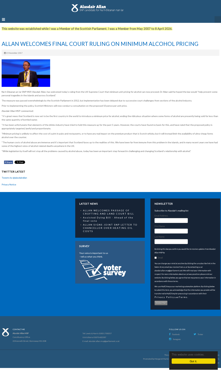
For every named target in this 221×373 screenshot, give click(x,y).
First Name (160, 223)
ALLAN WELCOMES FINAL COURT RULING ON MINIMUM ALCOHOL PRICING (100, 40)
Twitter (200, 331)
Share (8, 159)
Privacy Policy (165, 293)
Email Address (161, 212)
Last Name (159, 233)
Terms (183, 293)
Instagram (177, 336)
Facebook (176, 331)
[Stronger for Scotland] (110, 6)
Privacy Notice (9, 181)
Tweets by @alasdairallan (14, 174)
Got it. (193, 361)
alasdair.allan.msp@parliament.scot (104, 338)
